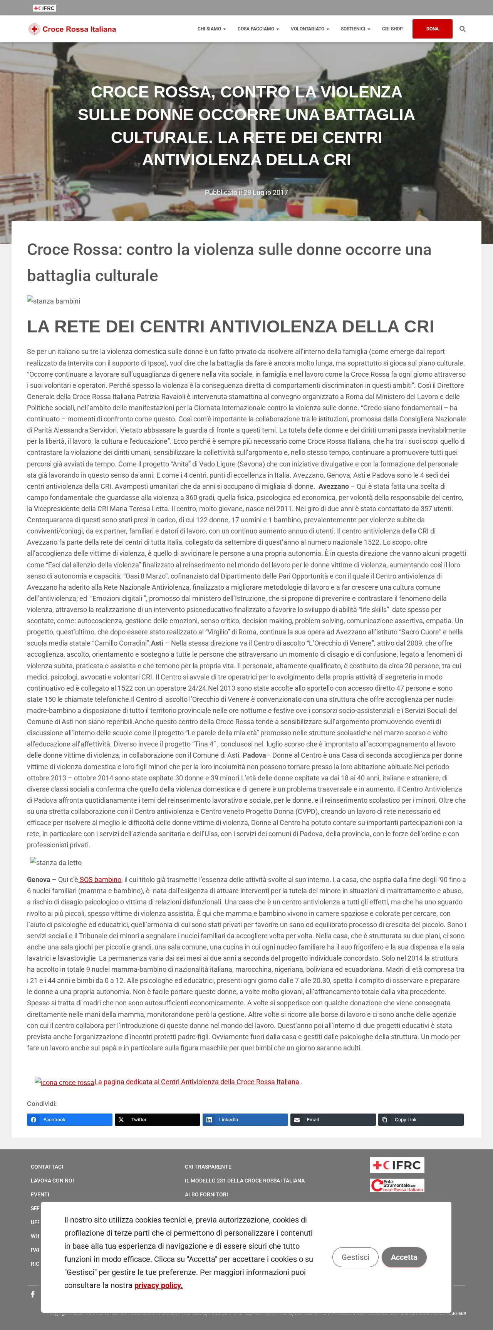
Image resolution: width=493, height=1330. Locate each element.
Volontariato (308, 29)
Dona (432, 29)
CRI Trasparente (208, 1167)
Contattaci (47, 1167)
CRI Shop (392, 29)
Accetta (404, 1257)
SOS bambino (99, 879)
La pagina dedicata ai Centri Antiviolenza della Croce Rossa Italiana (197, 1082)
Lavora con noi (52, 1180)
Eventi (40, 1194)
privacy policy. (158, 1285)
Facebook (33, 1294)
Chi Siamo (210, 29)
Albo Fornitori (206, 1194)
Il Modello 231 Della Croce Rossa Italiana (245, 1180)
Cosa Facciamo (256, 29)
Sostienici (354, 29)
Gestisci (356, 1257)
